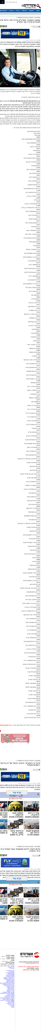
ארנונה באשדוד (10, 990)
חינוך (13, 956)
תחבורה (31, 40)
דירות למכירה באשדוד (9, 977)
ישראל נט (12, 968)
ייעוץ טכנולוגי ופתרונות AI (8, 984)
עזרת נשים (6, 966)
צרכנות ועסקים (10, 962)
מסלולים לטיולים (10, 1001)
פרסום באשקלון (10, 980)
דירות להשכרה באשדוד (8, 978)
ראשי (38, 10)
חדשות (31, 10)
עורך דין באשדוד (10, 1003)
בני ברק (35, 40)
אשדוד (27, 40)
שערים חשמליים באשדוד (8, 992)
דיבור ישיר (12, 961)
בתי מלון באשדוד (10, 970)
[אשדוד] (31, 8)
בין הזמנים (34, 783)
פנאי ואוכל (3, 964)
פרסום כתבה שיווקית (9, 996)
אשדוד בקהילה (10, 955)
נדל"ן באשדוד (11, 967)
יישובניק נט (11, 971)
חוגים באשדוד (11, 988)
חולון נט (12, 1006)
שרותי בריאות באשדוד (9, 985)
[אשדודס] (28, 957)
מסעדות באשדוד (10, 976)
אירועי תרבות (11, 964)
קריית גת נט (11, 1004)
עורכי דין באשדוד (10, 991)
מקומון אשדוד (11, 974)
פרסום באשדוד (10, 994)
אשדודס (37, 17)
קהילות (24, 10)
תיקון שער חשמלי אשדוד (8, 999)
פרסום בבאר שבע (10, 982)
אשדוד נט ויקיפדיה (9, 995)
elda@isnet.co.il (27, 970)
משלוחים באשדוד (10, 975)
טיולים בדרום (11, 1002)
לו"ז (24, 40)
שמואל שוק (26, 869)
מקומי (13, 959)
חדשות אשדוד (10, 957)
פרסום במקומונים (10, 972)
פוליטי (8, 959)
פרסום (12, 1007)
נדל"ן (17, 10)
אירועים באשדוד (10, 986)
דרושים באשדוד (10, 987)
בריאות (3, 956)
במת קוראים (5, 961)
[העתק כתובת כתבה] (4, 26)
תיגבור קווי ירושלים (22, 783)
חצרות (8, 956)
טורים (11, 10)
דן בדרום (30, 783)
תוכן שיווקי (11, 963)
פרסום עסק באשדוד (9, 979)
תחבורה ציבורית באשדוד (25, 17)
